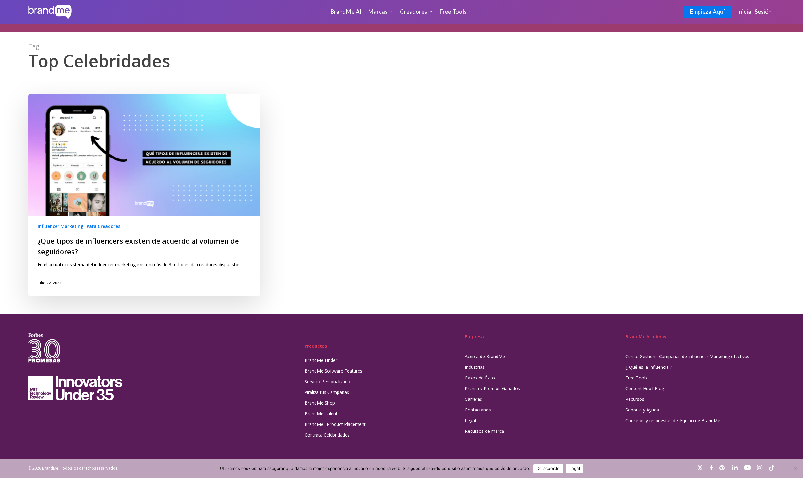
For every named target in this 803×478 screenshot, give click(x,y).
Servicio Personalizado (327, 381)
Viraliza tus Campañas (327, 392)
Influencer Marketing (60, 226)
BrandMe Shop (320, 403)
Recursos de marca (484, 431)
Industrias (475, 367)
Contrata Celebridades (327, 435)
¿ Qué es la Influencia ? (648, 367)
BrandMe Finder (321, 360)
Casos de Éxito (480, 378)
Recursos (634, 399)
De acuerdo (548, 468)
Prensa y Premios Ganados (492, 388)
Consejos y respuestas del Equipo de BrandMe (672, 420)
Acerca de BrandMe (485, 356)
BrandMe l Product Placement (335, 424)
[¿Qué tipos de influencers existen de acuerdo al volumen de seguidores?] (144, 195)
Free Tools (636, 378)
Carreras (473, 399)
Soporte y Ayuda (642, 410)
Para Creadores (103, 226)
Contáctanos (478, 410)
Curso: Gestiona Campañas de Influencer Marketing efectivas (687, 356)
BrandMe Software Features (333, 371)
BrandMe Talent (321, 413)
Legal (470, 420)
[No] (795, 468)
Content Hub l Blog (644, 388)
